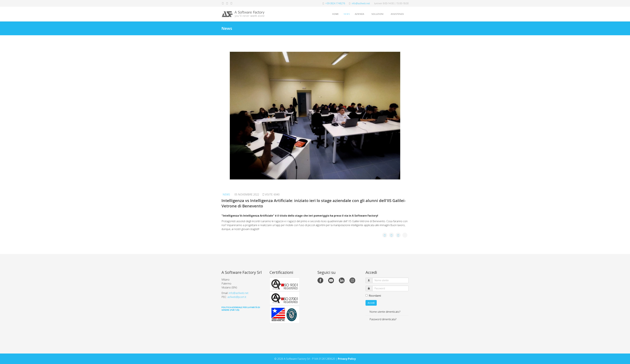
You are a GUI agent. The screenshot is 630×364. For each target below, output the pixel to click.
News (347, 14)
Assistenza (397, 14)
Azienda (359, 14)
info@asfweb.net (361, 3)
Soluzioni (377, 14)
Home (335, 14)
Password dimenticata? (382, 319)
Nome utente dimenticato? (384, 311)
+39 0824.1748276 (335, 3)
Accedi (371, 302)
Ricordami (375, 295)
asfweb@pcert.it (236, 297)
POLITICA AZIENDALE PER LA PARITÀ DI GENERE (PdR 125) (240, 308)
